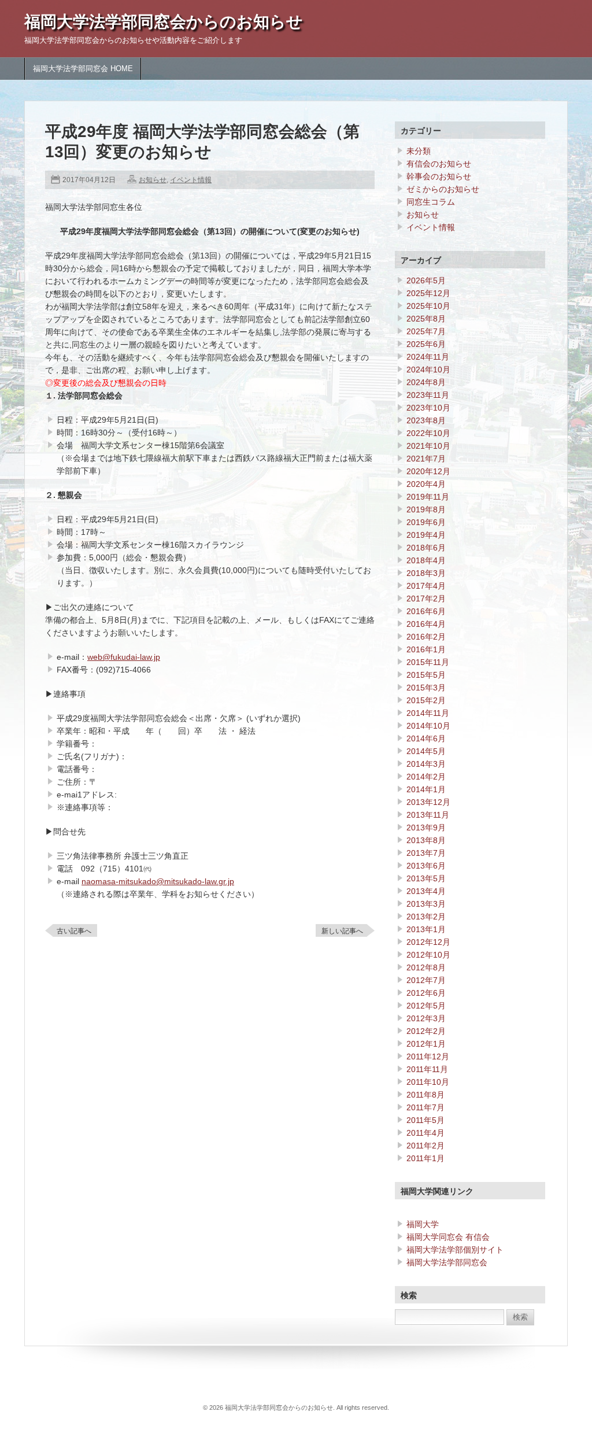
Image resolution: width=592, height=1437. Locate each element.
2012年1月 (426, 1043)
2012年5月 (426, 1005)
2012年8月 (426, 967)
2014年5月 (426, 751)
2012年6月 (426, 993)
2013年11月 (427, 814)
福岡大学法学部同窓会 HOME (83, 69)
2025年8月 (426, 318)
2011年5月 (425, 1120)
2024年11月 (427, 356)
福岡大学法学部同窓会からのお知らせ (163, 22)
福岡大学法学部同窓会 (446, 1262)
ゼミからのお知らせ (442, 189)
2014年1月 (426, 789)
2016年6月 (426, 611)
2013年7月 (426, 853)
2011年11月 (427, 1069)
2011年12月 (427, 1056)
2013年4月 (426, 891)
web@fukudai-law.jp (123, 657)
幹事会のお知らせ (438, 176)
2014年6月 (426, 738)
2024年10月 (428, 369)
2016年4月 (426, 624)
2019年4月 (426, 535)
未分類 (418, 151)
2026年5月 (426, 280)
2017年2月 (426, 598)
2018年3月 (426, 573)
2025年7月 (426, 331)
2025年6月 (426, 344)
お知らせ (152, 180)
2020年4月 (426, 484)
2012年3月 (426, 1018)
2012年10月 (428, 954)
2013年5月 (426, 878)
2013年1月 (426, 929)
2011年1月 (425, 1158)
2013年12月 (428, 802)
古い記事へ (74, 931)
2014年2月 (426, 776)
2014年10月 (428, 725)
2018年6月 (426, 547)
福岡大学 (422, 1224)
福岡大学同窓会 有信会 (448, 1237)
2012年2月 (426, 1031)
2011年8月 (425, 1094)
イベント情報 (191, 180)
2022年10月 (428, 433)
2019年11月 (427, 496)
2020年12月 (428, 471)
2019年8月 (426, 509)
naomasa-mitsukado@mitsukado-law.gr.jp (158, 881)
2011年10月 (427, 1082)
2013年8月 (426, 840)
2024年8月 (426, 382)
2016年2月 (426, 636)
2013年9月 (426, 827)
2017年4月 (426, 585)
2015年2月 (426, 700)
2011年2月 (425, 1145)
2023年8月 (426, 420)
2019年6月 (426, 522)
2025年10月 (428, 306)
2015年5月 (426, 674)
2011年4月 (425, 1132)
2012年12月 (428, 942)
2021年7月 (426, 458)
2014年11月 (427, 713)
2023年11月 (427, 395)
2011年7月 (425, 1107)
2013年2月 (426, 916)
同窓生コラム (430, 201)
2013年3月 (426, 903)
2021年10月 (428, 445)
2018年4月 (426, 560)
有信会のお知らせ (438, 163)
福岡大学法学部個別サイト (455, 1249)
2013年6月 (426, 865)
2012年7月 (426, 980)
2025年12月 (428, 293)
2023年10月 (428, 407)
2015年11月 (427, 662)
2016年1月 (426, 649)
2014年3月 (426, 764)
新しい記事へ (342, 931)
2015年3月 (426, 687)
